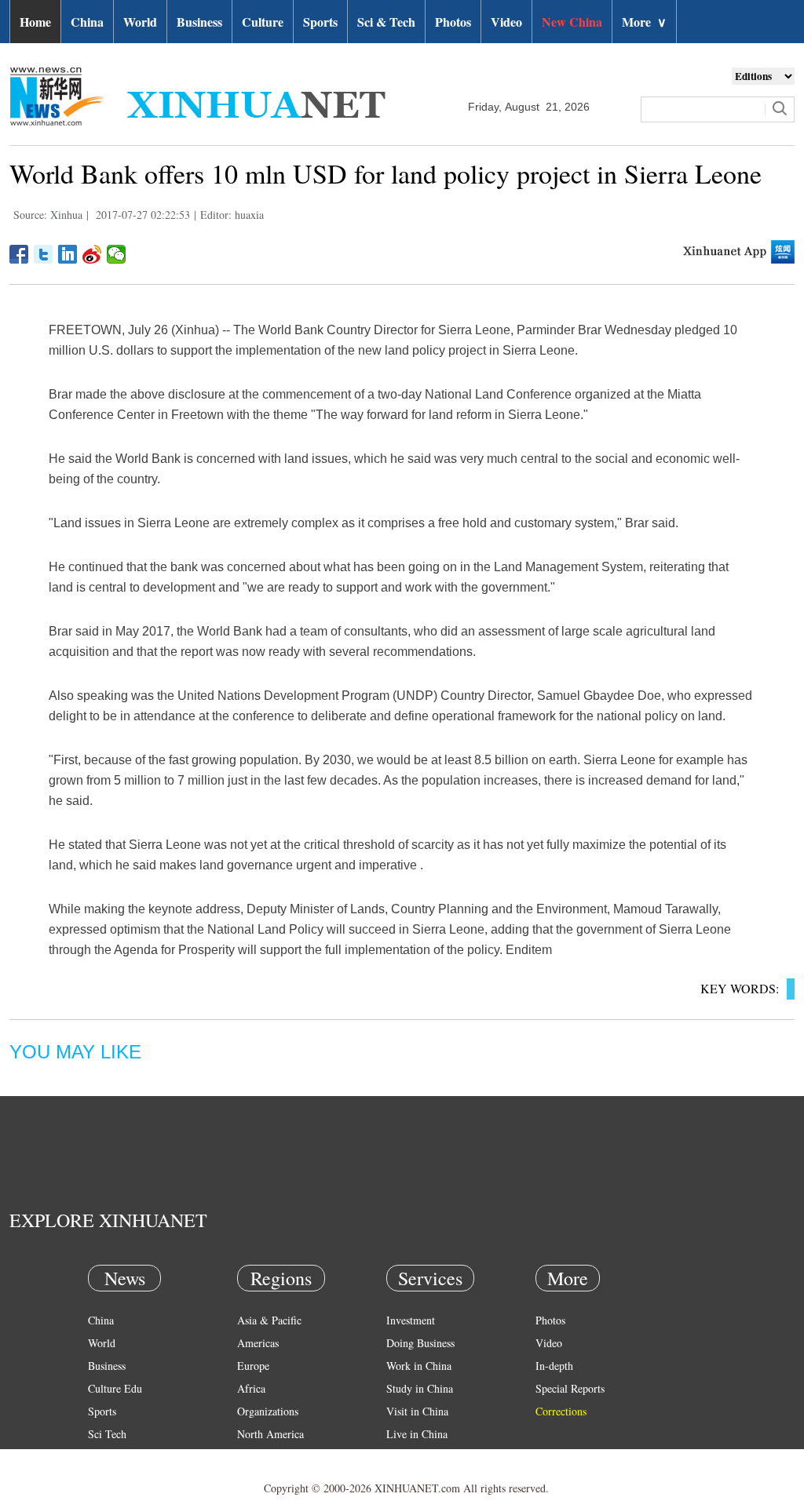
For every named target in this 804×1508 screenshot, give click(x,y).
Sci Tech (107, 1433)
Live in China (417, 1433)
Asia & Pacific (269, 1320)
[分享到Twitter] (43, 254)
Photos (453, 22)
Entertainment (119, 1479)
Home (35, 22)
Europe (253, 1365)
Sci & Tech (386, 22)
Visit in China (417, 1411)
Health (102, 1456)
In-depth (554, 1365)
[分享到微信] (116, 254)
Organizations (267, 1411)
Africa (251, 1388)
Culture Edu (115, 1388)
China (87, 22)
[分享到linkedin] (68, 254)
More (644, 22)
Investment (410, 1320)
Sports (320, 22)
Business (199, 22)
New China (572, 22)
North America (270, 1433)
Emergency (411, 1456)
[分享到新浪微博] (92, 254)
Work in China (418, 1365)
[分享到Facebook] (19, 254)
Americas (258, 1342)
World (140, 22)
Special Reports (570, 1388)
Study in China (419, 1388)
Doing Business (420, 1342)
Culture (262, 22)
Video (506, 22)
